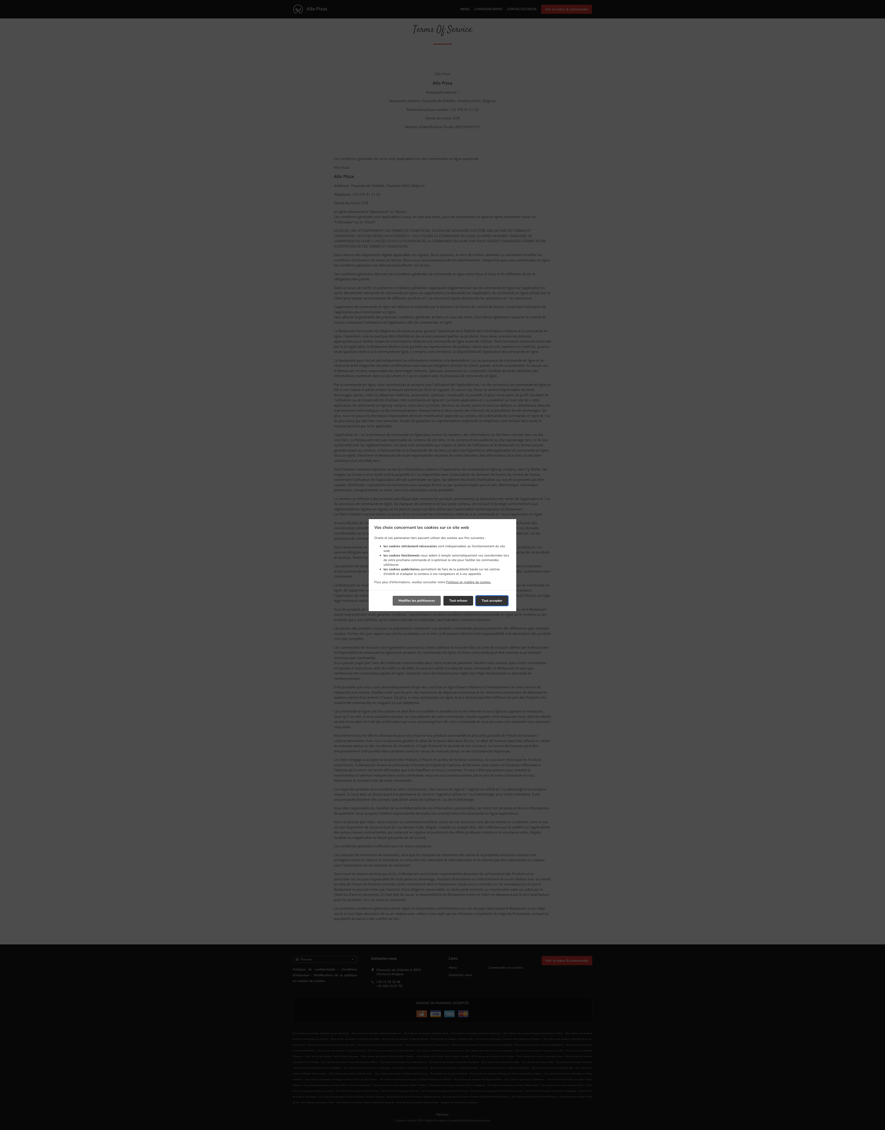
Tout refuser (458, 600)
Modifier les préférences (416, 600)
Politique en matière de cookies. (468, 582)
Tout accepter (492, 600)
